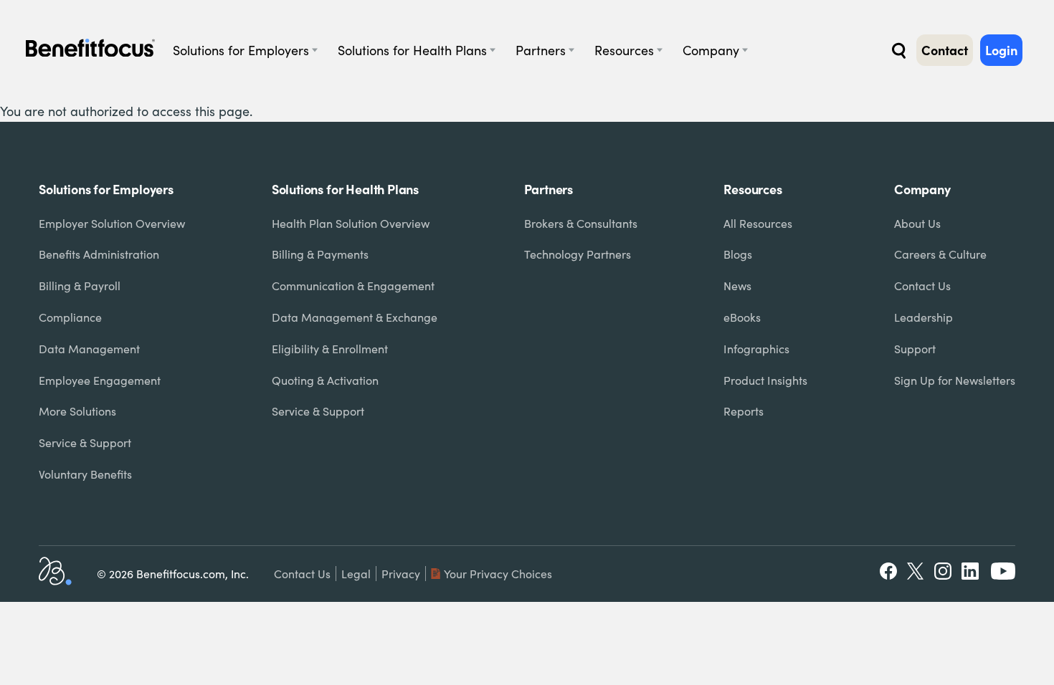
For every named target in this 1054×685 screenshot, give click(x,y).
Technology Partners (577, 254)
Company (711, 50)
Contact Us (922, 285)
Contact (944, 50)
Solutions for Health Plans (412, 50)
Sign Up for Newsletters (954, 380)
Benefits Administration (99, 254)
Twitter (916, 571)
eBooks (742, 317)
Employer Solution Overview (112, 223)
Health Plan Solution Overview (350, 223)
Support (915, 348)
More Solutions (77, 410)
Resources (624, 50)
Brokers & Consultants (580, 223)
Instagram (942, 571)
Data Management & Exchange (354, 317)
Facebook (888, 571)
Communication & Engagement (353, 285)
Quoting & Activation (325, 380)
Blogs (737, 254)
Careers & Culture (940, 254)
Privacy (400, 573)
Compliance (70, 317)
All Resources (757, 223)
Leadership (923, 317)
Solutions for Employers (241, 50)
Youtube (1003, 571)
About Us (917, 223)
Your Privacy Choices (498, 573)
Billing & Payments (320, 254)
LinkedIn (972, 571)
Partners (541, 50)
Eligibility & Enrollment (330, 348)
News (737, 285)
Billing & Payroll (79, 285)
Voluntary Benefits (85, 474)
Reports (743, 410)
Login (1001, 50)
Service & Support (85, 442)
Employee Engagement (100, 380)
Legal (356, 573)
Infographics (756, 348)
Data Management (89, 348)
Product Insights (765, 380)
